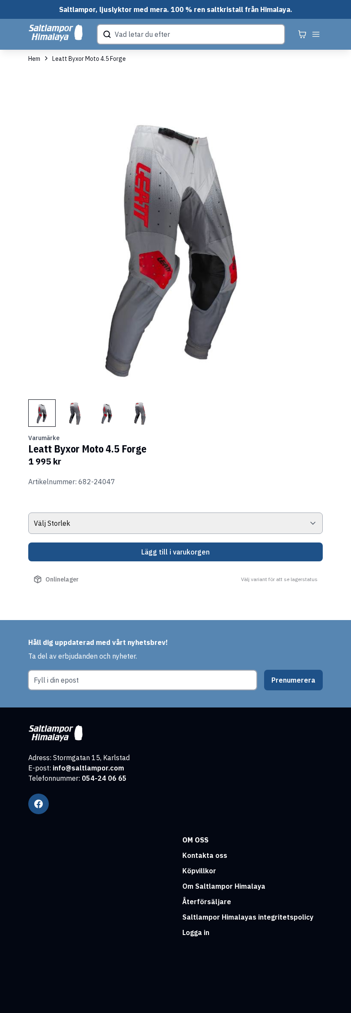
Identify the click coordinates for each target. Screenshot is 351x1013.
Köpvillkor (199, 870)
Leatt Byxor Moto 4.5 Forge (89, 59)
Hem (34, 59)
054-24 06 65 (104, 778)
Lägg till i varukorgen (175, 552)
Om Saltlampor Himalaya (223, 886)
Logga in (195, 932)
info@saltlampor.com (88, 768)
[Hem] (55, 33)
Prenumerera (293, 680)
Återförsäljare (206, 901)
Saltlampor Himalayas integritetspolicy (247, 917)
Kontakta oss (204, 855)
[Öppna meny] (316, 34)
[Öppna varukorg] (302, 34)
